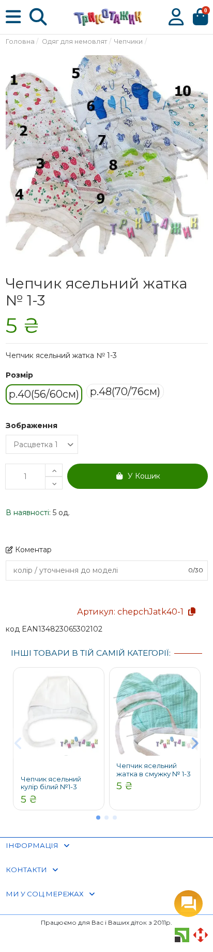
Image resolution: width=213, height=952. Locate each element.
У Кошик (144, 476)
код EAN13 (25, 629)
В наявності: (28, 512)
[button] (98, 817)
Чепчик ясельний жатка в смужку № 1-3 (153, 769)
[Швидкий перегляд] (93, 685)
